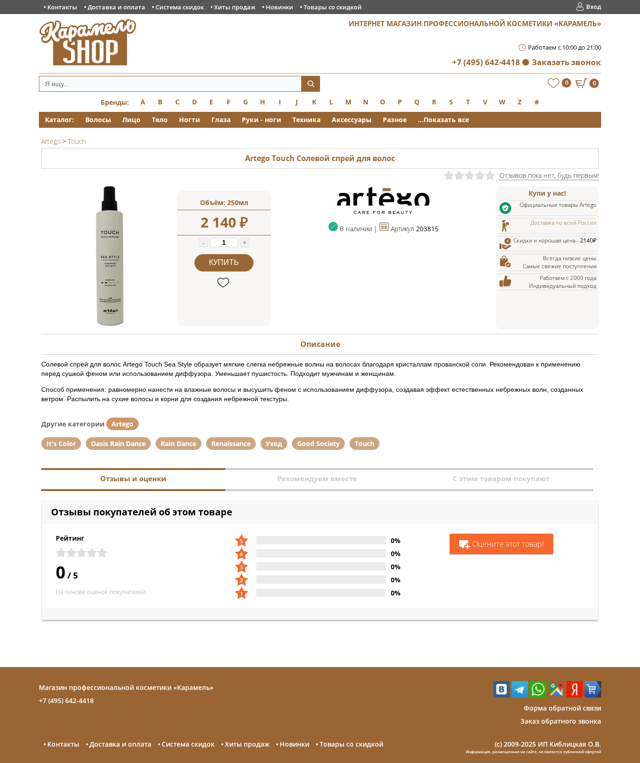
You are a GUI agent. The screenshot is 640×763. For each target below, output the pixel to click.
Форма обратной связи (562, 708)
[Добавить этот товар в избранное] (224, 283)
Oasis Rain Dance (118, 443)
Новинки (279, 7)
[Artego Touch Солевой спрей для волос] (109, 324)
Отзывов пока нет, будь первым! (549, 175)
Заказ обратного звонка (561, 721)
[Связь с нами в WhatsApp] (538, 694)
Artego (123, 423)
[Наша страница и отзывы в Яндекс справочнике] (574, 694)
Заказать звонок (566, 62)
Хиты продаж (234, 7)
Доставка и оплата (116, 7)
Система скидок (180, 7)
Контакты (62, 7)
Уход (274, 443)
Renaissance (231, 443)
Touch (364, 443)
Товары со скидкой (333, 7)
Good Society (318, 443)
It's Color (61, 443)
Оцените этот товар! (508, 544)
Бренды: (115, 102)
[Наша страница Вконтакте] (501, 694)
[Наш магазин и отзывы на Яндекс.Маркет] (593, 694)
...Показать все (443, 119)
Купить (224, 262)
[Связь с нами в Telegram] (520, 694)
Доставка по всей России (563, 223)
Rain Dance (178, 443)
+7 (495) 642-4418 (486, 62)
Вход (593, 6)
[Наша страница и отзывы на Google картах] (556, 694)
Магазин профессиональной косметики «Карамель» (126, 687)
